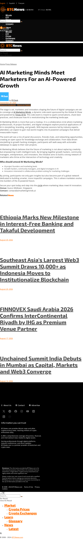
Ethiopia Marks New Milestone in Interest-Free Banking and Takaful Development (39, 223)
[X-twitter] (3, 411)
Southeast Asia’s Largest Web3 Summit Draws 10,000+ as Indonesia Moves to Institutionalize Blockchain (39, 269)
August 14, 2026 (6, 381)
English (2, 3)
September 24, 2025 (8, 103)
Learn (8, 517)
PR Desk (14, 100)
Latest (14, 529)
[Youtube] (27, 411)
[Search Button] (21, 21)
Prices (8, 19)
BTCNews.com (17, 537)
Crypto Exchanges (23, 513)
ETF (7, 17)
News (8, 525)
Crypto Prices (19, 509)
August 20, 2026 (6, 240)
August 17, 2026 (6, 338)
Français (21, 3)
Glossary (10, 24)
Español (12, 3)
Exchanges (10, 38)
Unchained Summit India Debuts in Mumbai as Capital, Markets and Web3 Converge (40, 364)
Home (2, 64)
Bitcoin (9, 15)
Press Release (11, 64)
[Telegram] (9, 411)
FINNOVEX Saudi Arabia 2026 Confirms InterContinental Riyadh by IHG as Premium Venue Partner (36, 319)
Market (10, 505)
